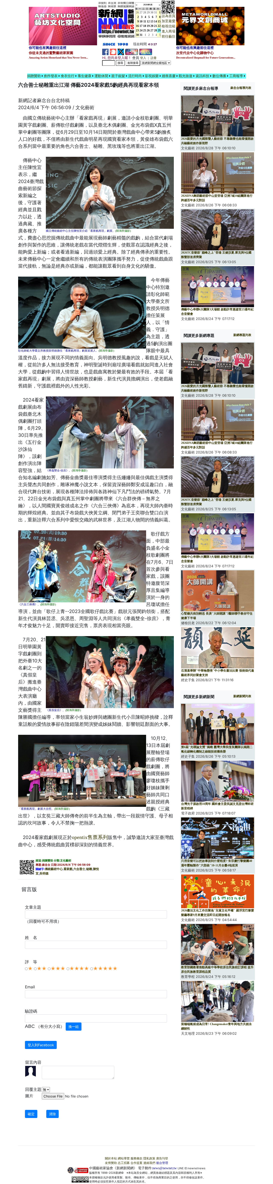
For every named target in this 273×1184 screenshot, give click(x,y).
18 (144, 26)
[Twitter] (121, 51)
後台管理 (162, 1163)
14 (155, 21)
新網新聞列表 (242, 696)
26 (148, 30)
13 (151, 21)
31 (155, 12)
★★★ (58, 968)
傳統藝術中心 (54, 869)
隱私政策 (149, 1158)
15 (159, 21)
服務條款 (136, 1158)
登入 (143, 58)
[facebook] (105, 51)
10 (140, 21)
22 (159, 26)
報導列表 (240, 87)
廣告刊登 (162, 1158)
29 (148, 12)
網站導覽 (124, 1158)
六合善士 (79, 869)
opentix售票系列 (90, 837)
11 (144, 21)
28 (144, 12)
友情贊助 (111, 1163)
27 (140, 12)
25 (144, 30)
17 (140, 26)
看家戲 (68, 869)
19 (148, 26)
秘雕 (89, 869)
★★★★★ (105, 968)
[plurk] (113, 51)
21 (155, 26)
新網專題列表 (242, 335)
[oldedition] (145, 51)
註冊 (154, 58)
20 (151, 26)
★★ (41, 968)
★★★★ (79, 968)
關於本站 (111, 1158)
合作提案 (136, 1163)
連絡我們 (149, 1163)
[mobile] (131, 51)
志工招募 (124, 1163)
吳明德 (43, 873)
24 (140, 30)
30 (151, 12)
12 (148, 21)
